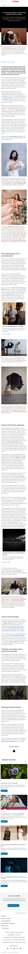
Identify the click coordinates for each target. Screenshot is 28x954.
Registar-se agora (13, 905)
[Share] (14, 751)
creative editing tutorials (15, 136)
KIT (14, 9)
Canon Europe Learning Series (11, 226)
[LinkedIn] (14, 948)
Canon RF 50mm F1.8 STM (20, 183)
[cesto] (2, 2)
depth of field (7, 623)
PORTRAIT (3, 811)
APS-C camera (8, 48)
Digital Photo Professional (19, 234)
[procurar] (5, 2)
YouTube (5, 99)
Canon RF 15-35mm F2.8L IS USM (19, 411)
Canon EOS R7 (7, 183)
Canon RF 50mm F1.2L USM (15, 627)
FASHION (2, 874)
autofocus (21, 476)
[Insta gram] (10, 948)
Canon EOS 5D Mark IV (14, 442)
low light (23, 517)
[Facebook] (7, 948)
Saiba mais (4, 790)
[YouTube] (20, 948)
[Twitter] (17, 948)
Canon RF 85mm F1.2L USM (8, 630)
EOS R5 (24, 499)
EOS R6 (18, 457)
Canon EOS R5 (4, 240)
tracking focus (18, 358)
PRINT (2, 842)
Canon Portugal (13, 945)
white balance (10, 294)
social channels (7, 97)
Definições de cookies (20, 942)
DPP (20, 407)
